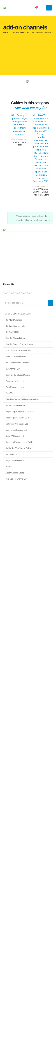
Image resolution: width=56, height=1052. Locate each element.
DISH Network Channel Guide (17, 350)
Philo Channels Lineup (14, 387)
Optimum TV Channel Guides (17, 375)
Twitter (11, 291)
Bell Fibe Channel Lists (15, 326)
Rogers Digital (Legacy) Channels (25, 139)
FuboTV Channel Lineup (15, 356)
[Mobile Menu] (49, 8)
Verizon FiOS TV (12, 454)
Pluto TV (9, 393)
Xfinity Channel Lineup (14, 473)
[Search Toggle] (43, 8)
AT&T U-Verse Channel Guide (18, 314)
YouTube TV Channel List (16, 479)
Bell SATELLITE (12, 332)
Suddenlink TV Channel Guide (18, 448)
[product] (19, 125)
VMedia (8, 466)
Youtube (17, 291)
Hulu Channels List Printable (17, 363)
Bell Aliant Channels (13, 320)
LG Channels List (12, 369)
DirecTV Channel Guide (15, 338)
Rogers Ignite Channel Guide (17, 418)
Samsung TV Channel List (16, 424)
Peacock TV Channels (15, 381)
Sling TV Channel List (14, 436)
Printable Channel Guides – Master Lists (22, 399)
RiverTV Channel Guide (15, 405)
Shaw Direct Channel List (16, 430)
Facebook (5, 291)
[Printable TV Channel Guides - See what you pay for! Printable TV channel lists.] (11, 8)
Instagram (23, 291)
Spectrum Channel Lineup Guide (19, 442)
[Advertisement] (28, 55)
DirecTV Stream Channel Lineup (19, 344)
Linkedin (29, 291)
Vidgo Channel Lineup (14, 460)
